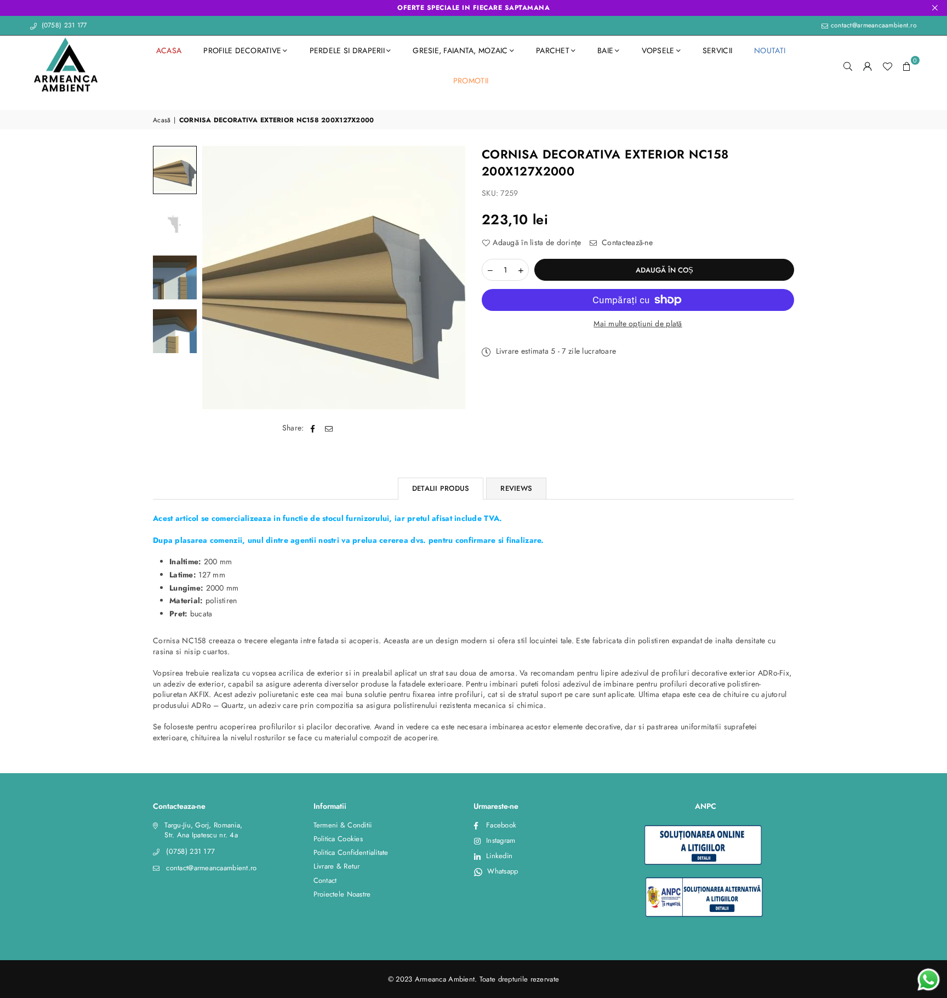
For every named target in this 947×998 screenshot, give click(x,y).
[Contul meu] (867, 66)
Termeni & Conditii (342, 825)
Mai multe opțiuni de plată (638, 324)
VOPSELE (658, 50)
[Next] (450, 277)
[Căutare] (848, 66)
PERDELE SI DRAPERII (347, 50)
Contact (325, 880)
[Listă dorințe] (887, 66)
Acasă (161, 120)
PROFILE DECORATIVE (242, 50)
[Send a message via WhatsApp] (929, 980)
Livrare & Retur (336, 866)
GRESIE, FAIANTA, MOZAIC (460, 50)
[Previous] (217, 277)
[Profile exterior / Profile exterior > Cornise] (174, 170)
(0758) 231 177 (63, 25)
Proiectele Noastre (342, 894)
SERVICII (717, 50)
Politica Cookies (338, 838)
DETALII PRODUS (441, 488)
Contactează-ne (626, 242)
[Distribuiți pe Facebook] (313, 428)
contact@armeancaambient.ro (872, 25)
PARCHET (552, 50)
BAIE (605, 50)
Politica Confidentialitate (351, 852)
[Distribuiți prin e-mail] (329, 428)
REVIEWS (516, 488)
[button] (907, 66)
